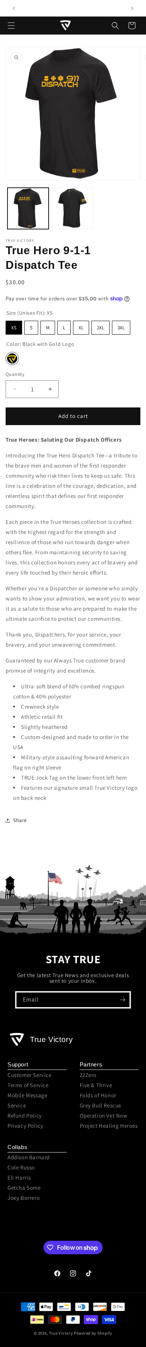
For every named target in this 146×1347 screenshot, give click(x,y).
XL (81, 327)
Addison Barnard (28, 1157)
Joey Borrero (23, 1197)
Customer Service (29, 1075)
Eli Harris (19, 1177)
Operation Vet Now (104, 1115)
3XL (121, 327)
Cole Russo (21, 1167)
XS (13, 327)
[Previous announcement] (14, 8)
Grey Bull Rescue (101, 1105)
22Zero (88, 1075)
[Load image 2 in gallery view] (73, 208)
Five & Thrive (96, 1085)
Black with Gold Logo (12, 358)
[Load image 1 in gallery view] (28, 208)
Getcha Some (24, 1187)
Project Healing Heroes (109, 1125)
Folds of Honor (98, 1095)
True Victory (61, 1333)
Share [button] (20, 820)
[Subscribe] (122, 1000)
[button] (11, 25)
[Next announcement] (132, 8)
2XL (100, 327)
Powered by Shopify (93, 1333)
